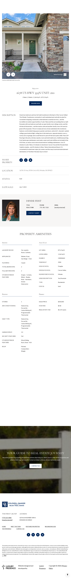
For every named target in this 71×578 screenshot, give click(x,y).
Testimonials (6, 528)
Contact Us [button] (36, 466)
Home (4, 526)
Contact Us (20, 528)
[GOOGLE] (38, 534)
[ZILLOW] (42, 534)
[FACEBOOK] (28, 534)
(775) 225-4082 (7, 517)
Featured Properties (33, 526)
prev (8, 74)
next (13, 74)
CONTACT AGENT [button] (33, 213)
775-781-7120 (44, 207)
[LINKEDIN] (33, 534)
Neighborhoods (50, 526)
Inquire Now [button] (35, 103)
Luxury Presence (42, 567)
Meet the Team (16, 526)
